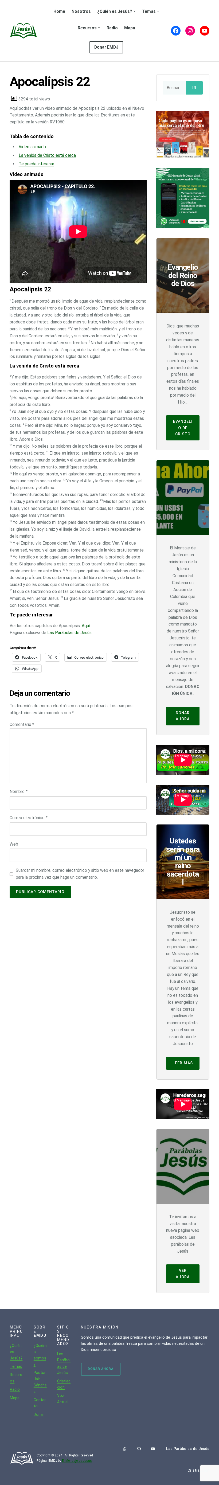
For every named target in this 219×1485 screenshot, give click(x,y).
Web (14, 844)
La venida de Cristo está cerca (47, 155)
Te (12, 1366)
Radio (15, 1389)
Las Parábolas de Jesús (69, 632)
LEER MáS (183, 1063)
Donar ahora (183, 716)
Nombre (19, 791)
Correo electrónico (29, 817)
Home (59, 11)
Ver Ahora (183, 1273)
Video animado (32, 146)
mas (18, 1366)
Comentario (22, 724)
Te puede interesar (36, 163)
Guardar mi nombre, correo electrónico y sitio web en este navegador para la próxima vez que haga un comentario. (80, 874)
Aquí (86, 625)
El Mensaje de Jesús (77, 1461)
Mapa (14, 1398)
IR (194, 87)
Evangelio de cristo (183, 427)
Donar (39, 1414)
